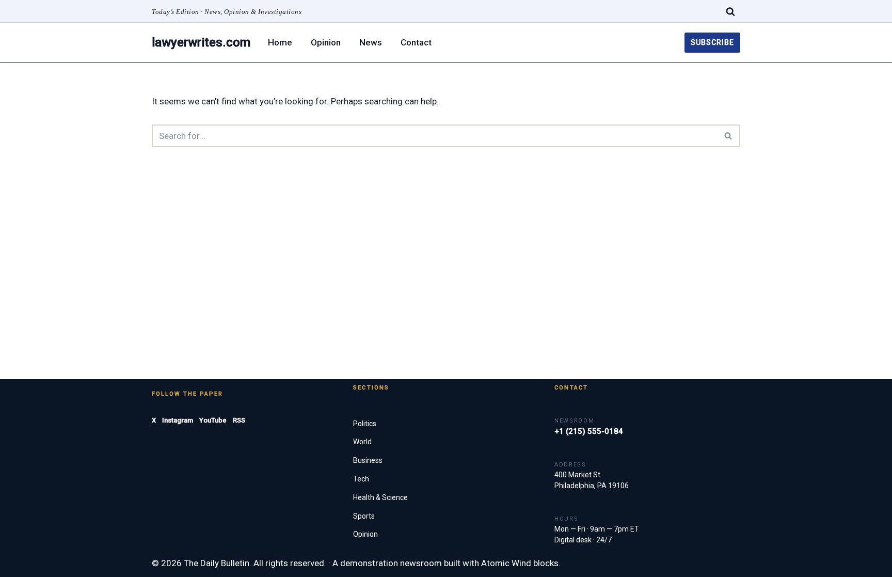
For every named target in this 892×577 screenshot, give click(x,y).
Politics (364, 423)
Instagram (177, 420)
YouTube (213, 420)
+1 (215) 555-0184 (588, 431)
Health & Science (380, 497)
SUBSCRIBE (712, 42)
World (362, 442)
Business (368, 460)
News (370, 42)
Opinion (326, 42)
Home (280, 42)
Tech (361, 479)
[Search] (730, 11)
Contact (416, 42)
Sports (364, 516)
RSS (239, 420)
